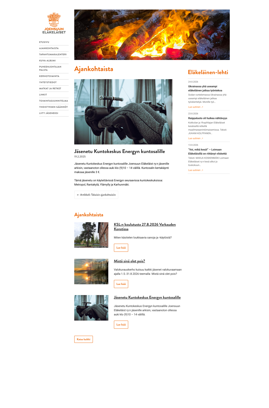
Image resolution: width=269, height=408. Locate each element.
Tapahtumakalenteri (53, 54)
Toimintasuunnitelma (53, 101)
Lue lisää (121, 248)
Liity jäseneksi (48, 113)
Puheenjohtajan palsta (50, 68)
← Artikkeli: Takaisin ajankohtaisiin (96, 195)
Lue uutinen (194, 107)
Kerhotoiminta (49, 76)
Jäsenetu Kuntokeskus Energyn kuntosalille (147, 297)
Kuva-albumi (47, 60)
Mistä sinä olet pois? (129, 261)
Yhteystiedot (48, 82)
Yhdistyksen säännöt (53, 107)
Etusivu (44, 42)
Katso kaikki (83, 339)
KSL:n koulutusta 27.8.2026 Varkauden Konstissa (145, 227)
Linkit (43, 94)
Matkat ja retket (50, 88)
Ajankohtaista (49, 48)
